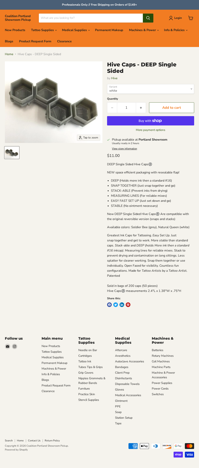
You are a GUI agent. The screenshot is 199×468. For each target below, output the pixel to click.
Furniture (84, 389)
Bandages (121, 367)
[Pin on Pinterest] (128, 304)
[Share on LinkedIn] (122, 304)
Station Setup (124, 418)
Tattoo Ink (84, 361)
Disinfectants (123, 378)
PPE (118, 406)
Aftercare (121, 350)
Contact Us (34, 440)
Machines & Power (143, 30)
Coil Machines (161, 361)
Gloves (119, 389)
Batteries (157, 350)
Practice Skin (86, 394)
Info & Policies (174, 30)
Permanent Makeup (109, 30)
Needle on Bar (87, 350)
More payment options (150, 130)
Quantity (112, 98)
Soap (118, 412)
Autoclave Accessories (129, 361)
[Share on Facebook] (109, 304)
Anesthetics (122, 356)
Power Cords (160, 389)
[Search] (148, 18)
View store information (124, 148)
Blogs (9, 41)
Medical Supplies (75, 30)
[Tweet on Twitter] (115, 304)
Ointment (121, 401)
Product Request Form (35, 41)
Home (9, 54)
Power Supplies (162, 383)
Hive (114, 78)
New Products (15, 30)
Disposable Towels (127, 384)
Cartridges (85, 356)
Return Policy (52, 440)
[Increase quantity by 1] (141, 107)
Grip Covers (85, 373)
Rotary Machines (163, 356)
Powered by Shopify (16, 449)
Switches (158, 394)
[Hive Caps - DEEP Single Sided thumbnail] (11, 152)
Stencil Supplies (88, 400)
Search (9, 440)
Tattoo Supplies (43, 30)
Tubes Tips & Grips (90, 367)
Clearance (64, 41)
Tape (118, 423)
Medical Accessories (128, 395)
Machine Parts (161, 367)
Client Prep (122, 373)
